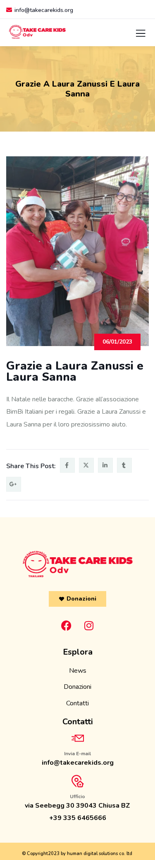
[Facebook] (66, 625)
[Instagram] (89, 625)
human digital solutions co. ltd (100, 854)
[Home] (77, 564)
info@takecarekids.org (43, 10)
